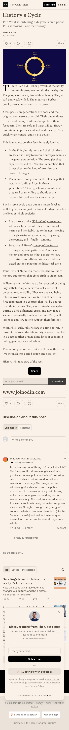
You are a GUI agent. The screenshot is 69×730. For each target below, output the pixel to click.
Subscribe (49, 4)
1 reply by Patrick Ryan (26, 537)
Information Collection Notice (45, 682)
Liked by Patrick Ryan (23, 462)
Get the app (51, 714)
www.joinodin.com (24, 392)
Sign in (62, 4)
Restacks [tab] (25, 427)
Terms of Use (52, 679)
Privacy (39, 702)
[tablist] (17, 427)
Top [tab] (7, 569)
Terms (48, 702)
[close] (59, 612)
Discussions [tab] (28, 569)
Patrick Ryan (9, 32)
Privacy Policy (36, 685)
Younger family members (42, 188)
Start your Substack (25, 714)
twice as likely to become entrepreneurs (37, 155)
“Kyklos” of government (46, 221)
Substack (18, 722)
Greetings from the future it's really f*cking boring (24, 581)
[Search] (63, 569)
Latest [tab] (15, 569)
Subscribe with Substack (36, 671)
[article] (34, 589)
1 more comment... (13, 552)
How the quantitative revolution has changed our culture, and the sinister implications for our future (24, 589)
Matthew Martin (19, 458)
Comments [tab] (11, 427)
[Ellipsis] (64, 458)
